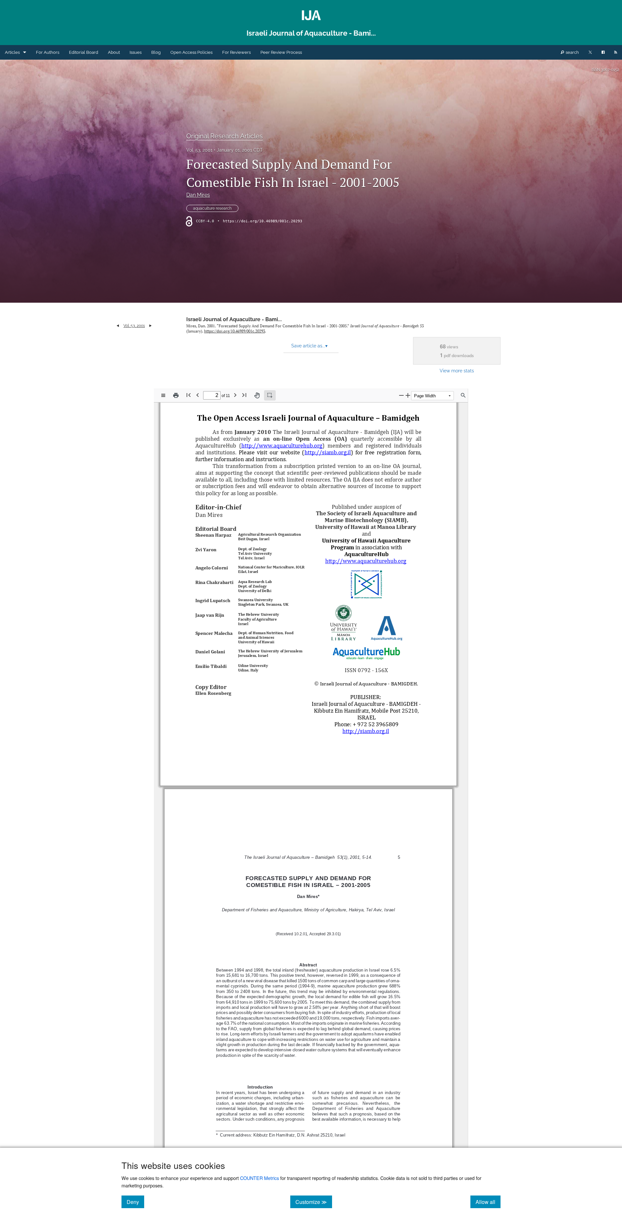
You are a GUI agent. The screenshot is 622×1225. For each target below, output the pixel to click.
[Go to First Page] (188, 395)
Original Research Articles (224, 136)
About (114, 52)
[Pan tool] (257, 395)
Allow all (488, 1202)
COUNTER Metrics (259, 1177)
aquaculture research (212, 208)
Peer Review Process (281, 52)
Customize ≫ (313, 1202)
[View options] (163, 395)
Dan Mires (198, 195)
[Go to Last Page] (244, 395)
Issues (136, 52)
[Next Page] (235, 395)
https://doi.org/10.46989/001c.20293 (262, 221)
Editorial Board (83, 52)
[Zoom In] (408, 395)
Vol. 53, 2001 (199, 150)
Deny (135, 1202)
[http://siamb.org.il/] (327, 452)
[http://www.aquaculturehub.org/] (282, 445)
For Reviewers (236, 52)
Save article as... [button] (309, 345)
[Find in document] (463, 395)
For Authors (47, 52)
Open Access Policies (191, 52)
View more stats (457, 370)
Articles (12, 52)
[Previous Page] (198, 395)
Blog (156, 52)
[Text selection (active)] (270, 395)
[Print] (176, 395)
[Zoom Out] (401, 395)
